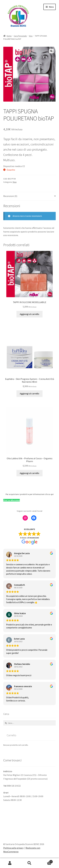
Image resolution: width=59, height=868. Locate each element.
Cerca (29, 863)
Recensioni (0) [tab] (10, 196)
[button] (51, 51)
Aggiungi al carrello (29, 314)
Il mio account (10, 863)
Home (9, 36)
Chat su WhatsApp (11, 500)
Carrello (45, 861)
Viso (31, 36)
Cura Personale (20, 36)
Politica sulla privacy (13, 847)
